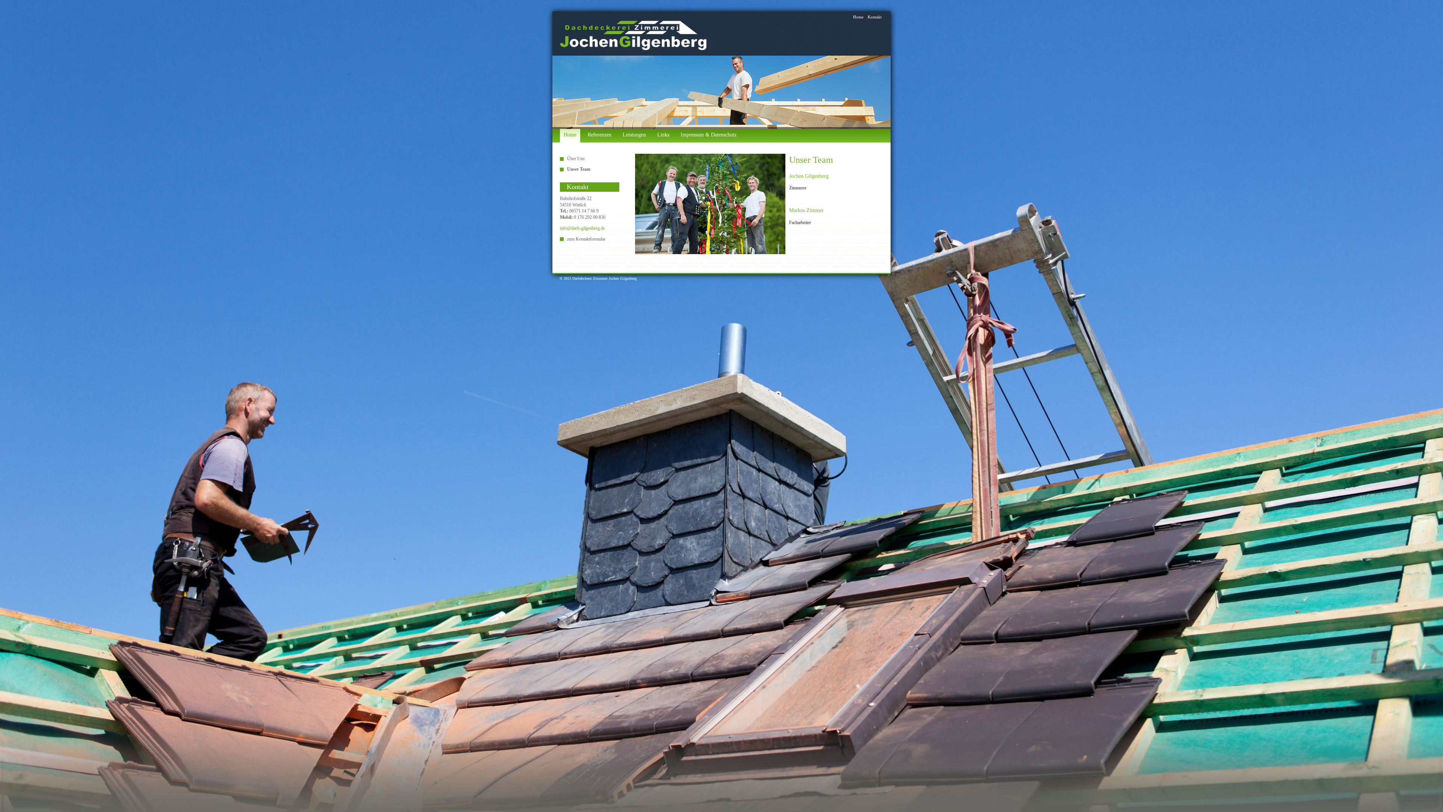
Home (858, 17)
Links (663, 135)
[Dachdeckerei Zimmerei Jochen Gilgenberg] (633, 35)
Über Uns (576, 158)
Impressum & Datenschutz (709, 135)
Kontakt (875, 17)
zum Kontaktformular (586, 239)
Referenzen (599, 135)
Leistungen (634, 135)
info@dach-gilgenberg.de (582, 228)
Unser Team (578, 169)
